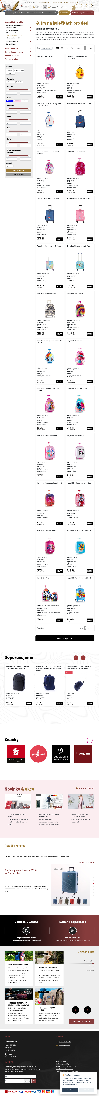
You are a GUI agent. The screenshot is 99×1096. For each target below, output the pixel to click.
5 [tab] (85, 788)
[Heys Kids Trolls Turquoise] (80, 409)
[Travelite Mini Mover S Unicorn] (80, 219)
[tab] (91, 788)
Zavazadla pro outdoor (38, 13)
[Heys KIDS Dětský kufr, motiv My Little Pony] (50, 361)
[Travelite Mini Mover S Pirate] (50, 219)
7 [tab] (93, 895)
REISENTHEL (20, 70)
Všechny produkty (12, 59)
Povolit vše (70, 1090)
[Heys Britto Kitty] (50, 599)
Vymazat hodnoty (18, 174)
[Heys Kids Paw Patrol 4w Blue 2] (80, 599)
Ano (9, 166)
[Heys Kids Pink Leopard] (80, 172)
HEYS (10, 70)
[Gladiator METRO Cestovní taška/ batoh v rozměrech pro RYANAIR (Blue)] (49, 685)
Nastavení (87, 1090)
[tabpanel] (18, 811)
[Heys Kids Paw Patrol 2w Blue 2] (80, 551)
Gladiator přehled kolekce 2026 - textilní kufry (56, 856)
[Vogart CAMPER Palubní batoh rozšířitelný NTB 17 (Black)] (19, 685)
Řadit (38, 48)
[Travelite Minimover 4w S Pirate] (80, 266)
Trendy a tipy (81, 13)
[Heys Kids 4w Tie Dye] (80, 314)
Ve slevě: (68, 48)
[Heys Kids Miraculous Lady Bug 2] (50, 503)
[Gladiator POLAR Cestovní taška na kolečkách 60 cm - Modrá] (80, 685)
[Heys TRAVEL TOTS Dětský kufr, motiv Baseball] (50, 124)
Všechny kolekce (86, 862)
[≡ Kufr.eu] (50, 7)
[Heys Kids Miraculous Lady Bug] (80, 503)
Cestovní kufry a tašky (44, 2)
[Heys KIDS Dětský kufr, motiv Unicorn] (50, 172)
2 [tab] (79, 788)
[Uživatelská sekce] (87, 5)
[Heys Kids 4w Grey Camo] (50, 314)
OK (34, 1081)
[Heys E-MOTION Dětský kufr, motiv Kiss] (80, 77)
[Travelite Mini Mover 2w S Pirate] (80, 124)
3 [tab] (81, 788)
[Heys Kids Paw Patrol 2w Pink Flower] (50, 409)
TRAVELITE (11, 73)
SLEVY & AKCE (64, 13)
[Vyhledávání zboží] (82, 5)
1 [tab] (77, 788)
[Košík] (92, 5)
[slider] (8, 90)
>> (91, 48)
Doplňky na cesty (51, 13)
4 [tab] (83, 788)
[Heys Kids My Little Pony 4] (50, 551)
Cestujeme (90, 13)
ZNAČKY (74, 13)
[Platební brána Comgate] (11, 1091)
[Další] (75, 1010)
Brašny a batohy (25, 13)
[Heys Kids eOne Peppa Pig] (50, 456)
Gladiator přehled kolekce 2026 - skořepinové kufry (22, 856)
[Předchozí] (87, 1010)
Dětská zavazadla (57, 2)
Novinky (91, 966)
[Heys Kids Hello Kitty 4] (80, 456)
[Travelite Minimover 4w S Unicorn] (50, 266)
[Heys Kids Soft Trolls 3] (50, 77)
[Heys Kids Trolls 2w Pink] (80, 361)
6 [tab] (93, 892)
